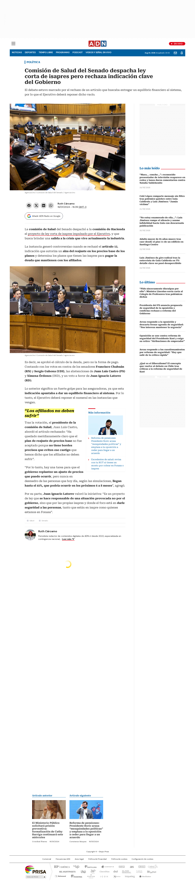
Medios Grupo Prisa (35, 877)
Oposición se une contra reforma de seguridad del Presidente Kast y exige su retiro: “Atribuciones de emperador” (162, 338)
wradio (91, 871)
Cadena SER (120, 866)
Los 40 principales (75, 866)
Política (33, 62)
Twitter (36, 205)
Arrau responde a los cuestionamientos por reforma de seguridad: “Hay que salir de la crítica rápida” (162, 352)
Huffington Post (66, 871)
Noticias (17, 52)
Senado (45, 520)
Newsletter (175, 53)
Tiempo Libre (46, 52)
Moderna (76, 876)
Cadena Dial (115, 871)
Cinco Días (103, 871)
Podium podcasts (90, 876)
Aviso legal (79, 859)
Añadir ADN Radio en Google (46, 216)
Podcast (78, 52)
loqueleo (129, 876)
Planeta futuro (138, 871)
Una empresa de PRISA (36, 869)
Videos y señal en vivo (98, 52)
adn (141, 866)
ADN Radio (98, 44)
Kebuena (151, 871)
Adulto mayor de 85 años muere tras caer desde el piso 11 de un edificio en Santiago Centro (161, 242)
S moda (116, 876)
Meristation (144, 876)
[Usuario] (182, 53)
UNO (82, 871)
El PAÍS (61, 866)
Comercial (46, 859)
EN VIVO (178, 43)
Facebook (29, 205)
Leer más (66, 539)
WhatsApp (51, 205)
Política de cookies (119, 859)
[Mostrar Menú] (13, 43)
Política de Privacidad (97, 859)
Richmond (60, 876)
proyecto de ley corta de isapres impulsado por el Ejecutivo (69, 233)
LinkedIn (44, 205)
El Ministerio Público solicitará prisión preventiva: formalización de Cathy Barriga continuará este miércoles (47, 830)
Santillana (89, 866)
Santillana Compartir (106, 866)
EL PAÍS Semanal (125, 871)
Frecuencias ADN (63, 859)
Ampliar (119, 110)
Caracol (152, 866)
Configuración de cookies (142, 859)
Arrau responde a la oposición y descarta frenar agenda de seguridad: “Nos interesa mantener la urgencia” (162, 325)
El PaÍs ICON (103, 876)
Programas (62, 52)
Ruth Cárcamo (66, 203)
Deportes (30, 52)
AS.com (131, 866)
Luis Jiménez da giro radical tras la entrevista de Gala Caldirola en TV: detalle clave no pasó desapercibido (160, 260)
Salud (32, 520)
